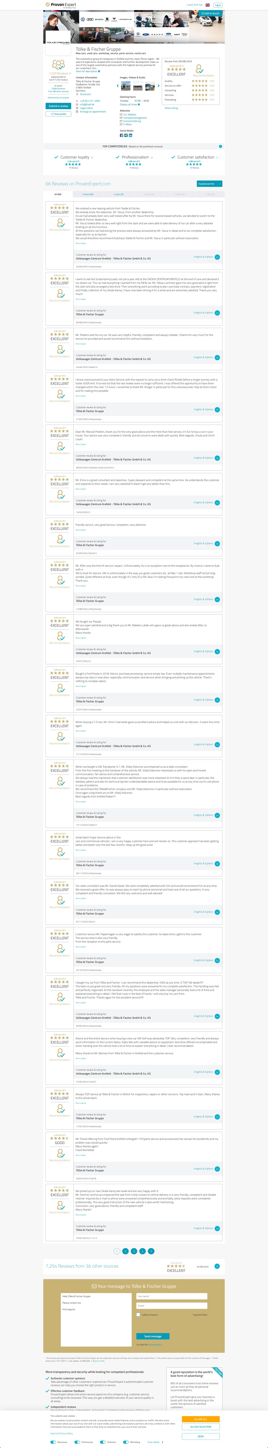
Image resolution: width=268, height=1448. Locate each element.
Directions (85, 94)
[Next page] (151, 1251)
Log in (218, 5)
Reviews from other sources (58, 90)
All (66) (57, 194)
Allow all (200, 1419)
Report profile (99, 1360)
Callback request (150, 1314)
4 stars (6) (118, 194)
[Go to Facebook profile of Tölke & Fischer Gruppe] (122, 136)
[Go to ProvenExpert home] (61, 5)
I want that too (194, 4)
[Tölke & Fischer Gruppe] (58, 43)
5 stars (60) (88, 194)
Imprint (54, 1433)
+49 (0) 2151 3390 (90, 101)
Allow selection (200, 1427)
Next (158, 85)
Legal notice (86, 108)
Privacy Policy (66, 1433)
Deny (201, 1436)
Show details (153, 1442)
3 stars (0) (149, 194)
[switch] (77, 1442)
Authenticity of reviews (58, 97)
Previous (117, 85)
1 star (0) (210, 194)
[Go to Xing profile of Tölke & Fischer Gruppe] (126, 136)
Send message (152, 1336)
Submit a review (58, 106)
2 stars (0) (180, 194)
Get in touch (211, 13)
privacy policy (155, 1344)
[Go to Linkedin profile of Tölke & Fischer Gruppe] (131, 136)
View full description (86, 71)
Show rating (171, 108)
